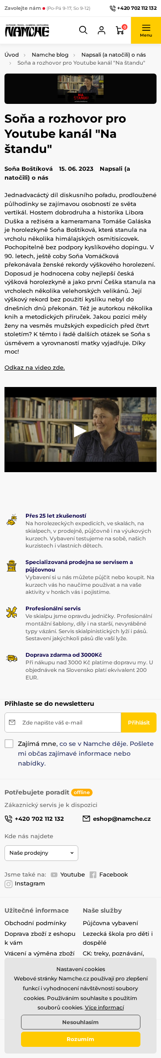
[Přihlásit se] (101, 30)
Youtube (72, 874)
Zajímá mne (37, 744)
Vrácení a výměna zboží (39, 953)
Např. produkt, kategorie (61, 59)
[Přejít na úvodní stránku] (26, 30)
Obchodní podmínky (35, 922)
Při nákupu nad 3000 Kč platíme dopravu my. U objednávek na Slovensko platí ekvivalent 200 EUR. (89, 670)
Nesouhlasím (80, 1022)
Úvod (11, 54)
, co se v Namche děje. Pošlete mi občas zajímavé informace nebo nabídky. (86, 753)
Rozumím (80, 1039)
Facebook (113, 874)
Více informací (104, 1007)
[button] (84, 30)
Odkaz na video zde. (34, 367)
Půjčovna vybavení (110, 922)
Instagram (30, 883)
